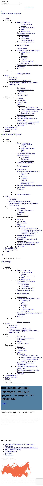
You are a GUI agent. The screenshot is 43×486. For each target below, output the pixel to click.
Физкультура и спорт (28, 27)
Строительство (22, 49)
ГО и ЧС (24, 59)
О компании (21, 100)
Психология (25, 38)
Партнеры (20, 125)
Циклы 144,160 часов (28, 113)
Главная (7, 19)
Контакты (20, 99)
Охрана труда (25, 52)
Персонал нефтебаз (27, 61)
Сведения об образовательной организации (19, 444)
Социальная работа (27, 40)
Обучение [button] (8, 20)
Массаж (23, 26)
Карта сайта (9, 455)
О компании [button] (9, 97)
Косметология (25, 31)
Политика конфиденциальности (28, 122)
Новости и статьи (11, 451)
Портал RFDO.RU (11, 127)
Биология (20, 68)
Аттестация (13, 77)
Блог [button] (6, 86)
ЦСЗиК (7, 131)
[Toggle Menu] (1, 136)
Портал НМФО (22, 116)
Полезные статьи (22, 95)
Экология (24, 56)
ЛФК (22, 29)
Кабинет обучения (11, 129)
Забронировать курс (23, 74)
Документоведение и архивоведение (29, 65)
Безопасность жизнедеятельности (28, 50)
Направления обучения (13, 449)
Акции (19, 104)
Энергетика (21, 66)
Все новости (21, 88)
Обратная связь (22, 102)
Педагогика (25, 36)
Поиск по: (4, 1)
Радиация (24, 57)
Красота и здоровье (23, 22)
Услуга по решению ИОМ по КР (20, 81)
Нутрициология (26, 24)
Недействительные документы (31, 109)
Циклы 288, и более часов (29, 107)
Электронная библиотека (25, 115)
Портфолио (13, 79)
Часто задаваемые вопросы (26, 124)
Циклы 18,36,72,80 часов (29, 111)
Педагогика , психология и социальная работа (26, 34)
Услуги (7, 75)
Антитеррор (25, 63)
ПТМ (22, 54)
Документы (21, 106)
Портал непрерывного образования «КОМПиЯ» (21, 448)
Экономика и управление (25, 42)
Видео (19, 93)
